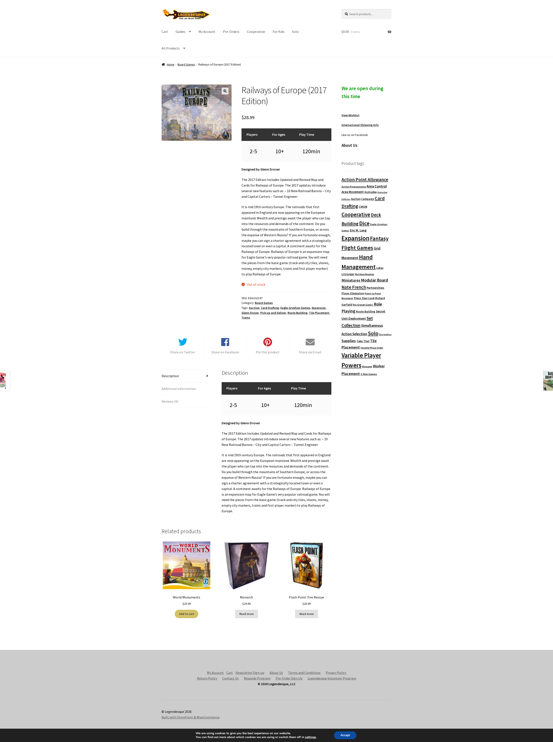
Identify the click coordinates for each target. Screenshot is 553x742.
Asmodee (370, 192)
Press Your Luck (364, 298)
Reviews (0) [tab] (170, 401)
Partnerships (375, 288)
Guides (180, 31)
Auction (254, 308)
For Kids (278, 31)
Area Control (377, 186)
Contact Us (230, 678)
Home (170, 64)
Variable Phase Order (372, 347)
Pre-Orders (231, 31)
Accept (345, 735)
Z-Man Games (369, 374)
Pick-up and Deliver (273, 313)
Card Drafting (270, 308)
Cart (165, 31)
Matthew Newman (364, 274)
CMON (363, 207)
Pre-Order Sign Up (289, 678)
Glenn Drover (250, 313)
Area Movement (353, 192)
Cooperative (256, 31)
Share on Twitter (182, 352)
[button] (225, 91)
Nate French (354, 287)
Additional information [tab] (179, 388)
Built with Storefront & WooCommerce (190, 717)
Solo (295, 31)
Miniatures (351, 280)
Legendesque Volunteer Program (332, 678)
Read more (246, 614)
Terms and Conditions (304, 672)
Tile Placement (319, 313)
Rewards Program (257, 678)
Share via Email (310, 352)
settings (310, 737)
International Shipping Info (360, 125)
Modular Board (374, 280)
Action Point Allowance (365, 179)
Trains (246, 317)
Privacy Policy (336, 672)
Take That (363, 341)
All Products (171, 48)
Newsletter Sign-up (249, 672)
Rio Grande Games (363, 304)
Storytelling (385, 334)
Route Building (297, 313)
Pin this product (268, 352)
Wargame (367, 366)
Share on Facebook (225, 352)
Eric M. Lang (358, 230)
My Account (207, 31)
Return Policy (207, 678)
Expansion (319, 308)
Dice (364, 223)
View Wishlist (350, 115)
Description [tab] (170, 376)
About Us (276, 672)
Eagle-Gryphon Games (295, 308)
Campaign (367, 199)
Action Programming (354, 186)
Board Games (186, 64)
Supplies (349, 340)
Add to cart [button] (186, 614)
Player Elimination (353, 293)
